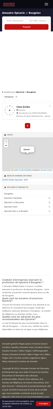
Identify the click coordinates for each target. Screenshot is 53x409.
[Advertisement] (26, 59)
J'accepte (43, 404)
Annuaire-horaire (46, 170)
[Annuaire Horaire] (8, 4)
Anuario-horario (9, 351)
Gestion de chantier (28, 361)
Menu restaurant (10, 361)
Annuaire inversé (17, 354)
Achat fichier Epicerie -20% (15, 180)
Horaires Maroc (42, 347)
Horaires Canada (10, 347)
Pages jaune (25, 344)
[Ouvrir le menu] (46, 4)
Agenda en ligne (37, 358)
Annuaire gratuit (9, 344)
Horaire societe (21, 358)
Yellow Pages (25, 351)
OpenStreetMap (26, 170)
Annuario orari (26, 347)
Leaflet (15, 170)
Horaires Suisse (39, 344)
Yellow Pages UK (35, 354)
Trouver (26, 27)
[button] (6, 141)
